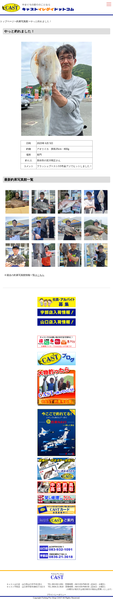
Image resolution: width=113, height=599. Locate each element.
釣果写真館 (22, 21)
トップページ (7, 21)
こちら (40, 275)
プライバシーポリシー (56, 595)
